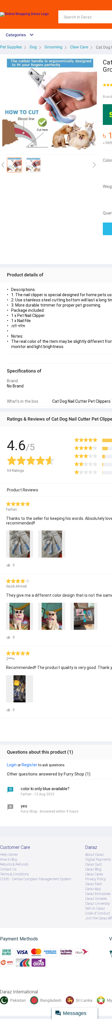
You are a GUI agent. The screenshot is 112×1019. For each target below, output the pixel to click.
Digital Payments (98, 860)
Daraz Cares (94, 874)
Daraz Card (93, 864)
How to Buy (8, 860)
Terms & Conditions (14, 874)
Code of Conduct (97, 913)
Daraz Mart (93, 884)
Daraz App (93, 889)
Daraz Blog (93, 869)
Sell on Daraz (95, 908)
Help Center (9, 855)
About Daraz (94, 855)
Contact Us (8, 869)
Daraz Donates (96, 899)
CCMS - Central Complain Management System (35, 879)
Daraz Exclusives (97, 894)
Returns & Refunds (14, 864)
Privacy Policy (95, 879)
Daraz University (97, 904)
